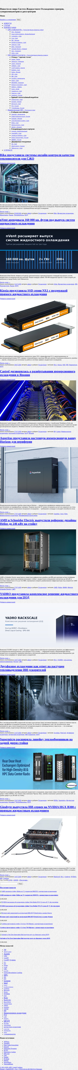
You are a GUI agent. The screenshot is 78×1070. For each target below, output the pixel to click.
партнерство (7, 1030)
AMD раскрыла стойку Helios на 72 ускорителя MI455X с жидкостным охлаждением (29, 895)
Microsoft (7, 990)
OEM (5, 996)
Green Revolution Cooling (13, 973)
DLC (55, 365)
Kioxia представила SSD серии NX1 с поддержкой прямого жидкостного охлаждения (33, 292)
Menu (18, 19)
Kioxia (60, 365)
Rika (55, 213)
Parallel (6, 1057)
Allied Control (7, 951)
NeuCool (63, 733)
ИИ (76, 284)
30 (17, 880)
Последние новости (8, 888)
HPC (6, 975)
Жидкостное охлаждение (65, 213)
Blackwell (57, 876)
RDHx (56, 800)
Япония (31, 433)
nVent (55, 284)
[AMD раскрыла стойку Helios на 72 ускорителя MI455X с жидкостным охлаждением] (28, 891)
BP (54, 431)
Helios (60, 587)
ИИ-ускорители (30, 734)
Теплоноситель (19, 215)
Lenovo (5, 985)
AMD (55, 587)
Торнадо (6, 1018)
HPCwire (7, 1054)
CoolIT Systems (10, 960)
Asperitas (56, 514)
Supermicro (62, 800)
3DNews (6, 1041)
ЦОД (26, 215)
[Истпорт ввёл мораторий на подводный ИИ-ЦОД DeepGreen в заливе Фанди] (26, 913)
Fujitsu (6, 965)
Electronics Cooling (10, 1052)
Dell (5, 963)
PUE (6, 998)
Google (5, 967)
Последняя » (24, 880)
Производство (4, 286)
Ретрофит (12, 802)
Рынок (11, 215)
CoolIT (6, 958)
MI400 (65, 587)
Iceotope (7, 981)
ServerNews (7, 1062)
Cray (5, 962)
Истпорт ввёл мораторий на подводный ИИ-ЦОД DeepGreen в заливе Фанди (26, 917)
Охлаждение (42, 213)
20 (15, 880)
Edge (65, 514)
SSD (63, 365)
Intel (6, 983)
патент (5, 1032)
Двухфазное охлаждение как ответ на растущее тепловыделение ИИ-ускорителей (32, 668)
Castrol (58, 431)
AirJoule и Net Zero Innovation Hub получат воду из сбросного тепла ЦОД (25, 938)
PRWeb (6, 1060)
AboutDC (7, 1043)
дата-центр (7, 1025)
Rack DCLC (7, 1002)
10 (14, 880)
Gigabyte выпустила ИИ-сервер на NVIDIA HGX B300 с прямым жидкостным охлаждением (38, 808)
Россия (15, 661)
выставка (6, 1023)
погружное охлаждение (16, 433)
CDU (5, 956)
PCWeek (6, 1059)
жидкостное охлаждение (16, 734)
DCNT (6, 1050)
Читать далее (5, 211)
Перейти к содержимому (8, 19)
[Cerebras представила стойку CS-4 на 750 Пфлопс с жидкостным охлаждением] (26, 924)
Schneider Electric (5, 589)
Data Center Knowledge (11, 1045)
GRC (5, 969)
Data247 (6, 1047)
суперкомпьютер (10, 1034)
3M (5, 950)
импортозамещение (6, 661)
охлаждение (6, 1028)
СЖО (13, 589)
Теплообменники (21, 802)
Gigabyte (67, 876)
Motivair (70, 587)
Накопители (73, 365)
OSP (5, 1055)
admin (29, 213)
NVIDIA (73, 876)
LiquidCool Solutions (8, 986)
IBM (5, 979)
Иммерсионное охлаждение (9, 515)
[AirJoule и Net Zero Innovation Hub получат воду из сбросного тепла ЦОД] (24, 934)
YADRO (60, 660)
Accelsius (57, 733)
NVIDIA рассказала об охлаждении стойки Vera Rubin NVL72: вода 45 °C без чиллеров (30, 906)
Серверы (6, 878)
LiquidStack (6, 988)
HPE (5, 977)
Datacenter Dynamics (10, 1048)
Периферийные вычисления (28, 515)
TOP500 (6, 1009)
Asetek (7, 954)
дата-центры (68, 660)
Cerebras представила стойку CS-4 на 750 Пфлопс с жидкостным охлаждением (27, 927)
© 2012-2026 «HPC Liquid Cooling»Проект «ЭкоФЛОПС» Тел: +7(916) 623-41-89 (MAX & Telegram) (21, 1068)
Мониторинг (4, 215)
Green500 (6, 970)
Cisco (62, 514)
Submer (6, 1005)
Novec (6, 992)
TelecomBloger (8, 1064)
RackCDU (7, 1000)
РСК (5, 1015)
